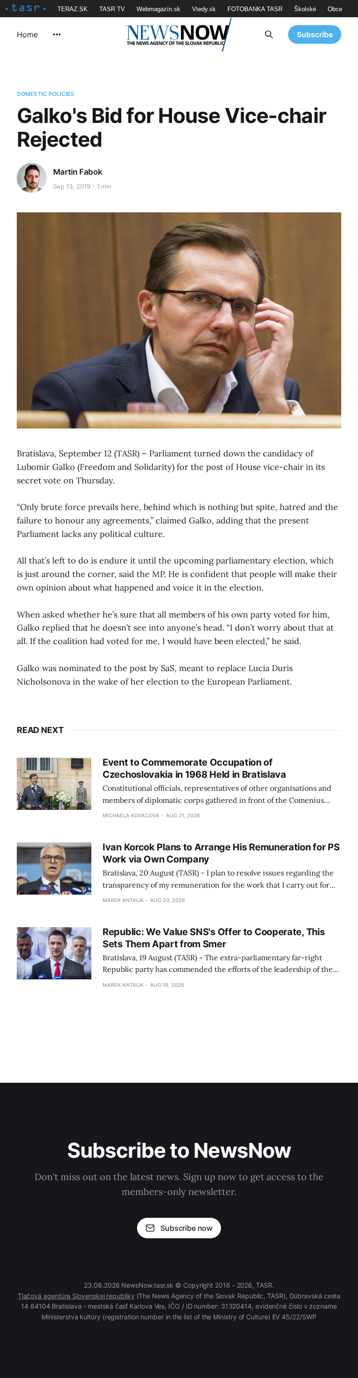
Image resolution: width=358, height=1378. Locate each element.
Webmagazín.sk (158, 9)
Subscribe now (186, 1228)
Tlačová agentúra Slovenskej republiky (76, 1296)
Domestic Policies (45, 93)
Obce (335, 9)
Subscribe (315, 34)
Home (27, 34)
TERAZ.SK (72, 9)
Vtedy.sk (204, 9)
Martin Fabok (78, 171)
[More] (57, 34)
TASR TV (112, 9)
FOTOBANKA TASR (254, 9)
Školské (305, 9)
